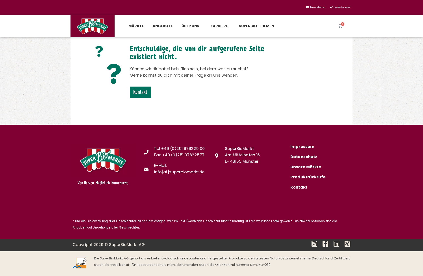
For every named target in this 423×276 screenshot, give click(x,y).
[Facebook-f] (325, 244)
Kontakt (298, 188)
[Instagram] (314, 244)
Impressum (302, 147)
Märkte (136, 26)
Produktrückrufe (308, 178)
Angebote (163, 26)
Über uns (190, 26)
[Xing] (347, 244)
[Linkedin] (336, 244)
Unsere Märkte (305, 167)
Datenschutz (303, 157)
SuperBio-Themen (256, 26)
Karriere (219, 26)
